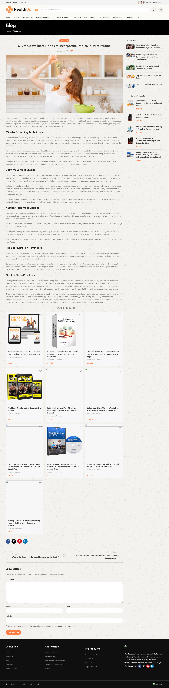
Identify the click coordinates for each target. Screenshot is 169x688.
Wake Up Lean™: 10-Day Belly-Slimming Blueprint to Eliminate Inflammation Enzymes (23, 523)
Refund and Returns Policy (55, 660)
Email (69, 606)
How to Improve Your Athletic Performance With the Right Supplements (147, 56)
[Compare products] (160, 9)
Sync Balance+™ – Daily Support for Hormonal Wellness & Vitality (149, 103)
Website (9, 616)
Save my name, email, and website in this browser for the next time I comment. (42, 626)
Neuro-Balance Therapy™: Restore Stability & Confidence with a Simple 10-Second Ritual (63, 466)
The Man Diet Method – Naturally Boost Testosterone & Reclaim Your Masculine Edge (103, 354)
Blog (7, 660)
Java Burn (89, 663)
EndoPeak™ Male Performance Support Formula (148, 116)
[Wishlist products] (153, 9)
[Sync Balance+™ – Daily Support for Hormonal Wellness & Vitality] (130, 105)
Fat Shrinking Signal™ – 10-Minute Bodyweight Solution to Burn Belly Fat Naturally (62, 410)
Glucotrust (89, 659)
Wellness (17, 31)
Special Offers (11, 668)
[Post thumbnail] (130, 47)
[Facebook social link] (8, 541)
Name (9, 606)
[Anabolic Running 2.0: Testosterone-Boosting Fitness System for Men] (130, 142)
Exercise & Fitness (14, 357)
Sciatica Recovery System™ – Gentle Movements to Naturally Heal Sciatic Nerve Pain (62, 354)
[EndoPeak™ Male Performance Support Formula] (130, 118)
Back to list (64, 555)
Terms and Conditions (53, 665)
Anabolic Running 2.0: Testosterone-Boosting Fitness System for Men (148, 140)
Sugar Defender (91, 667)
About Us (9, 657)
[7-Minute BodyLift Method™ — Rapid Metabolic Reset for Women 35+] (104, 443)
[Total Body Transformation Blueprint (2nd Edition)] (24, 387)
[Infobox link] (150, 2)
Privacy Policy (50, 657)
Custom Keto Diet (92, 655)
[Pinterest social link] (19, 541)
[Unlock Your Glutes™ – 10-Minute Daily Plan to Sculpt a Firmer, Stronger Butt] (104, 387)
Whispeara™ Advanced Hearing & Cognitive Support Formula (149, 128)
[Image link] (140, 649)
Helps (47, 668)
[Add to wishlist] (40, 314)
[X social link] (13, 541)
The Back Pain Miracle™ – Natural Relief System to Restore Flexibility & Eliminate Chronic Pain (23, 466)
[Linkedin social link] (25, 541)
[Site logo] (22, 10)
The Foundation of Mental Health (149, 85)
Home (8, 31)
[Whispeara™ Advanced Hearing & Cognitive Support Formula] (130, 129)
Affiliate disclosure (52, 653)
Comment (11, 579)
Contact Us (10, 665)
